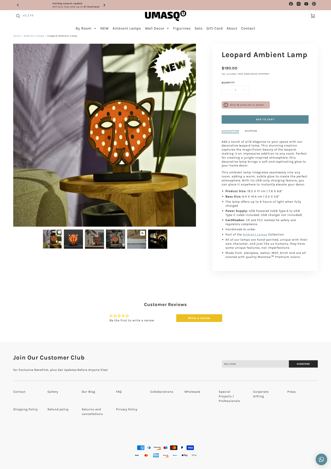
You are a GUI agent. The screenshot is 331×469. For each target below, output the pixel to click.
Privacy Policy (126, 409)
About (232, 28)
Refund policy (58, 409)
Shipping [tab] (251, 130)
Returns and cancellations (92, 411)
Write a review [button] (199, 318)
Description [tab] (230, 130)
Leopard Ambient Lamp (62, 35)
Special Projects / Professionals (229, 396)
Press (291, 391)
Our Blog (88, 391)
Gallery (53, 391)
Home (17, 35)
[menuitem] (86, 28)
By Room (84, 28)
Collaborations (161, 391)
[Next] (104, 5)
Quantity (228, 82)
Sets (199, 28)
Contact (248, 28)
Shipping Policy (25, 409)
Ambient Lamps (127, 28)
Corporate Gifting (261, 394)
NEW (104, 28)
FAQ (119, 391)
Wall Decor (154, 28)
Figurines (182, 28)
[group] (61, 5)
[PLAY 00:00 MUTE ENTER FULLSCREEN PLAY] (104, 135)
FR (32, 15)
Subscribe (303, 363)
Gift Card (214, 28)
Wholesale (192, 391)
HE (25, 15)
